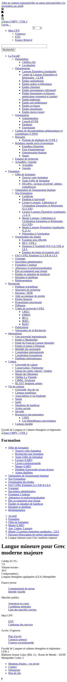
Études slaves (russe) (33, 112)
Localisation (28, 65)
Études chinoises (31, 87)
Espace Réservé (23, 39)
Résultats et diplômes (26, 277)
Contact (12, 666)
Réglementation (23, 280)
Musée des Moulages (26, 374)
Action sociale (23, 408)
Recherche (14, 283)
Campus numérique (25, 392)
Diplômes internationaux (28, 358)
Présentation (21, 59)
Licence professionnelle (28, 463)
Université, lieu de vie (27, 389)
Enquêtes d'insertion (33, 146)
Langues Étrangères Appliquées (39, 71)
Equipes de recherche (26, 158)
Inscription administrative (28, 261)
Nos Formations (23, 193)
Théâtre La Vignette (26, 377)
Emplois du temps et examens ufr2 (40, 252)
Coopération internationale (29, 352)
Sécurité (19, 411)
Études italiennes (31, 99)
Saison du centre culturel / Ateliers (33, 370)
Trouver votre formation (35, 177)
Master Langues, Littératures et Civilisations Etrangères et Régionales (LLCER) (42, 221)
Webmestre (14, 669)
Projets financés (23, 299)
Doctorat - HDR (24, 292)
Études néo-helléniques (34, 102)
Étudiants (27, 124)
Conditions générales (19, 606)
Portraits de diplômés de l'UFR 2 (39, 140)
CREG (26, 311)
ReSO (25, 324)
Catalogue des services (20, 624)
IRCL (25, 317)
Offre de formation (25, 174)
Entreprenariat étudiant (34, 152)
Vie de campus (16, 386)
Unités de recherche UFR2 (29, 308)
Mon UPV (14, 30)
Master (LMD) (23, 466)
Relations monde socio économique (34, 143)
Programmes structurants (28, 302)
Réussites (20, 136)
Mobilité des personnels (28, 349)
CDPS (25, 417)
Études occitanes (31, 105)
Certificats (27, 196)
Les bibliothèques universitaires (39, 420)
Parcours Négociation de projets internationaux (33, 534)
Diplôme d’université (33, 199)
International (15, 333)
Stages (25, 155)
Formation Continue (26, 264)
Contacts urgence (17, 639)
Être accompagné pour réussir (31, 271)
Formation (13, 171)
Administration (30, 118)
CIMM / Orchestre (25, 380)
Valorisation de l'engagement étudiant (35, 190)
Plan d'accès (14, 636)
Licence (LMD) (23, 460)
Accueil (12, 515)
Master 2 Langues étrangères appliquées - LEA (33, 531)
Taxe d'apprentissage (33, 149)
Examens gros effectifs (34, 239)
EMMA (26, 314)
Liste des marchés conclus (22, 609)
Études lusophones (32, 108)
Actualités (27, 165)
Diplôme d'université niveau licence (34, 469)
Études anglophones (33, 80)
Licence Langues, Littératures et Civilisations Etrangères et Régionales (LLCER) (42, 205)
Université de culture (26, 364)
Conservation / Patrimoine (29, 367)
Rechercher (8, 50)
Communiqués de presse (21, 588)
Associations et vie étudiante (30, 395)
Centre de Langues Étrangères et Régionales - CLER (39, 76)
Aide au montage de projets (30, 296)
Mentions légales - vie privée (23, 663)
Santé (18, 402)
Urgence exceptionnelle (21, 642)
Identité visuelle (16, 591)
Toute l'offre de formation (36, 180)
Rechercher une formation (29, 453)
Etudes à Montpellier (26, 339)
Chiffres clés (29, 62)
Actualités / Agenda (25, 161)
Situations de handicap (27, 405)
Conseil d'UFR (30, 121)
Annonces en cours (18, 603)
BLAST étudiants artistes (28, 383)
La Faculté (14, 55)
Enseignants (28, 127)
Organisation (22, 115)
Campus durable (24, 423)
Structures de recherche (27, 289)
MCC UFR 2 (29, 243)
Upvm (4, 24)
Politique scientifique (26, 286)
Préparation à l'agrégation (35, 233)
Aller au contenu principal (15, 2)
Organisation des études (28, 236)
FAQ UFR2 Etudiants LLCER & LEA (36, 255)
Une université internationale (30, 336)
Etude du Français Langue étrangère (34, 342)
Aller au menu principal (42, 2)
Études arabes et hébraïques (37, 83)
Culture (12, 361)
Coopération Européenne (28, 355)
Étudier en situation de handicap (32, 274)
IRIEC (25, 321)
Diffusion (20, 305)
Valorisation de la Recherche (30, 330)
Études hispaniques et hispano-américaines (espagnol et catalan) (40, 95)
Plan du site (14, 673)
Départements (22, 68)
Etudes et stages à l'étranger (30, 345)
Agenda (26, 168)
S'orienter (20, 258)
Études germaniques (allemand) (39, 90)
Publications (21, 327)
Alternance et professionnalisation (33, 267)
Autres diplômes (24, 472)
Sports (18, 398)
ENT (18, 36)
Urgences (20, 33)
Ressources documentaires (29, 414)
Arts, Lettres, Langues (20, 528)
